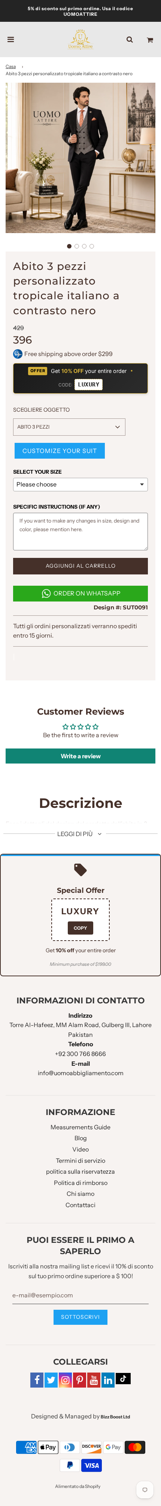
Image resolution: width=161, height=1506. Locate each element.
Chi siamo (80, 1193)
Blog (81, 1138)
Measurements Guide (80, 1127)
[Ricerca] (129, 39)
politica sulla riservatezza (80, 1171)
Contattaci (80, 1205)
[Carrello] (150, 39)
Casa (11, 66)
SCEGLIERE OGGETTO (41, 409)
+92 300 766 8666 (80, 1054)
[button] (69, 246)
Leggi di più (75, 834)
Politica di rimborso (80, 1182)
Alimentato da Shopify (77, 1486)
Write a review (81, 756)
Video (80, 1149)
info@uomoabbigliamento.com (81, 1073)
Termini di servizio (80, 1160)
